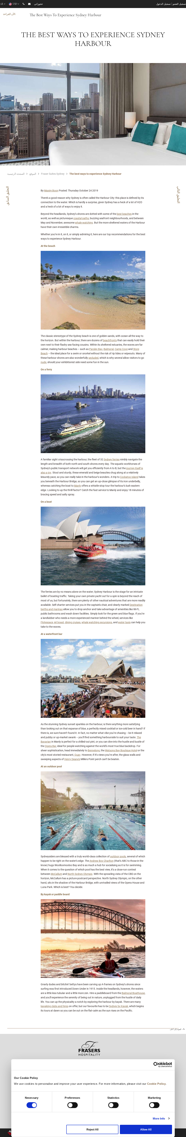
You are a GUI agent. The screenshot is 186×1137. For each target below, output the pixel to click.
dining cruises (72, 622)
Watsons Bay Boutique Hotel (121, 750)
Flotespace (47, 622)
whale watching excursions (97, 622)
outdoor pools (118, 856)
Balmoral (109, 349)
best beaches (124, 214)
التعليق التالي (179, 194)
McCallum (56, 874)
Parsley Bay (95, 349)
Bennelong (94, 750)
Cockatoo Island (129, 477)
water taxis (124, 622)
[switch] (72, 1105)
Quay (77, 754)
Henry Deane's (72, 759)
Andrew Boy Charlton (102, 860)
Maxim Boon (51, 190)
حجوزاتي (38, 4)
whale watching (84, 222)
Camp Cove (121, 349)
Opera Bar (50, 746)
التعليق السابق (7, 195)
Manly (77, 485)
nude (43, 362)
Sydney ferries (112, 459)
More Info (159, 1118)
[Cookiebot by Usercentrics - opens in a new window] (156, 1064)
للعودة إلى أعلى (176, 1029)
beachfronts (110, 340)
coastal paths (81, 218)
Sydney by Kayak (118, 1006)
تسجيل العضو (179, 4)
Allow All (145, 1129)
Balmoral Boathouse (133, 993)
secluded (93, 357)
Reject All (92, 1129)
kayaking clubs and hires (54, 1006)
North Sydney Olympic (80, 874)
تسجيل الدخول (163, 4)
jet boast (59, 622)
